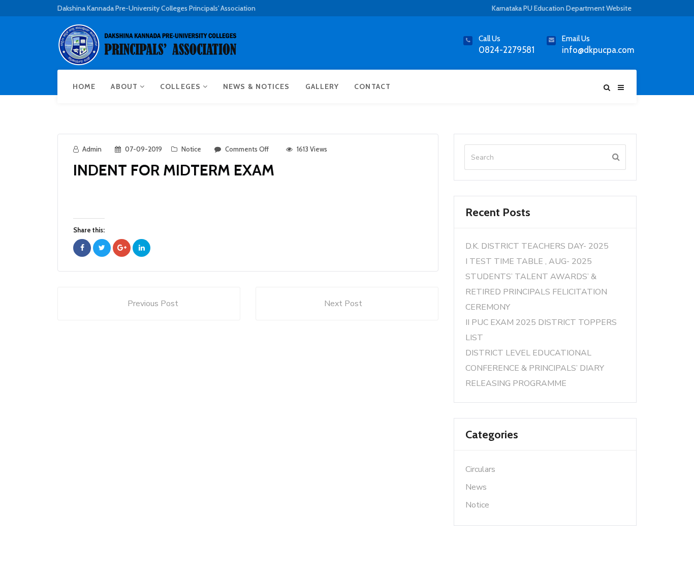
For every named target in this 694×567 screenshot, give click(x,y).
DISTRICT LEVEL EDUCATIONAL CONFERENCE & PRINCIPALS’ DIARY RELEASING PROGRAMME (534, 368)
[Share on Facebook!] (82, 248)
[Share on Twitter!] (102, 248)
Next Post (343, 303)
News (476, 487)
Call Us (489, 38)
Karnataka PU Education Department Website (562, 8)
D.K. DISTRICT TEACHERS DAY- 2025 (537, 246)
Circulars (480, 469)
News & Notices (256, 86)
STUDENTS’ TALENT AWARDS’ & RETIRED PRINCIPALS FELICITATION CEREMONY (536, 292)
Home (84, 86)
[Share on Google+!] (122, 248)
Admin (92, 149)
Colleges (181, 86)
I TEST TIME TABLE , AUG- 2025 (528, 261)
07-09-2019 (143, 149)
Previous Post (153, 303)
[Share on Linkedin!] (141, 248)
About (125, 86)
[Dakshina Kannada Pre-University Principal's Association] (148, 49)
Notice (191, 149)
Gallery (322, 86)
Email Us (576, 38)
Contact (372, 86)
